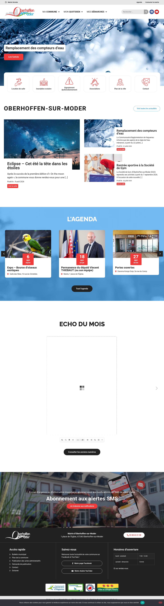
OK (142, 602)
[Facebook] (151, 12)
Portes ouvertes (70, 267)
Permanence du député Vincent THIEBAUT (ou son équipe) (26, 269)
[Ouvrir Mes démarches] (106, 12)
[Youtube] (157, 12)
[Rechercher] (146, 12)
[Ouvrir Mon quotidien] (82, 12)
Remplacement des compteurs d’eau (137, 132)
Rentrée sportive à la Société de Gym (135, 167)
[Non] (160, 603)
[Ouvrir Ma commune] (59, 12)
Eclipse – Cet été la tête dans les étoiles (37, 165)
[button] (2, 50)
